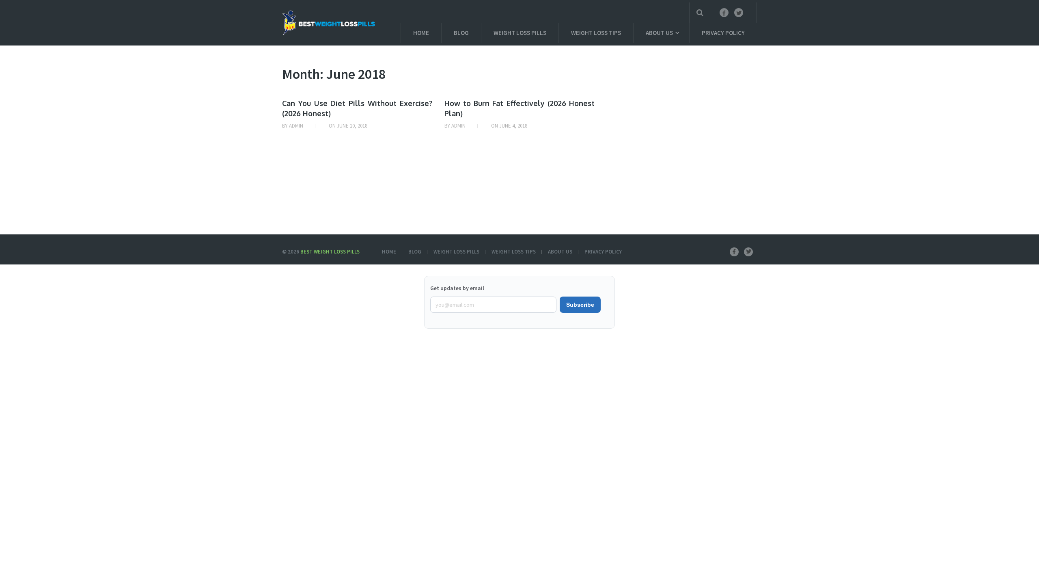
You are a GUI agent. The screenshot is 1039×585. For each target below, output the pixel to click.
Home (421, 33)
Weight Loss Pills (520, 33)
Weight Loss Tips (596, 33)
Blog (461, 33)
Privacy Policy (723, 33)
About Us (659, 33)
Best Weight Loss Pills (330, 251)
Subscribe (580, 304)
